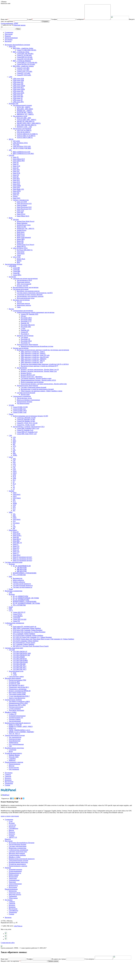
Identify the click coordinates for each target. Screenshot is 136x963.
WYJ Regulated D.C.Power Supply (24, 642)
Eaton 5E (16, 162)
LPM (10, 77)
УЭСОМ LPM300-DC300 (21, 655)
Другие (19, 302)
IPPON (11, 139)
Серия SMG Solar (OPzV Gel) (27, 434)
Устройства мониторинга (13, 753)
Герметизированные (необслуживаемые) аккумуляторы (35, 312)
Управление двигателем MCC (19, 687)
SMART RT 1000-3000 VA (25, 121)
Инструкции (9, 781)
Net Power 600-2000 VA (25, 250)
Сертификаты (13, 828)
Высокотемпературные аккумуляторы (25, 287)
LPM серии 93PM (19, 89)
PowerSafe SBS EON (28, 325)
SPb (14, 500)
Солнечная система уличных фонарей (29, 294)
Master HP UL (21, 246)
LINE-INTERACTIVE (20, 143)
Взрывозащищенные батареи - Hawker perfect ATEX (38, 380)
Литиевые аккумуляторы (21, 300)
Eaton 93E (16, 193)
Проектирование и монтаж (14, 762)
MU (14, 444)
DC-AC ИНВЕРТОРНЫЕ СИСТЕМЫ (26, 598)
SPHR (15, 503)
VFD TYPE (17, 257)
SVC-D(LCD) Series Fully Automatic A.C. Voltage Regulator (32, 637)
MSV (14, 441)
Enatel (11, 589)
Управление (9, 783)
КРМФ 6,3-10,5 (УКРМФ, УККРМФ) (21, 732)
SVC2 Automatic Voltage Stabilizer (24, 633)
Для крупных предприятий (22, 128)
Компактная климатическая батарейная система (37, 346)
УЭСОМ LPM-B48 (19, 664)
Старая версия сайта (8, 942)
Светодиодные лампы (16, 676)
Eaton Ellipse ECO (19, 159)
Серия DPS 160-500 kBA (25, 53)
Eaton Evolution (22, 205)
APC (10, 150)
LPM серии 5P (18, 100)
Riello (11, 218)
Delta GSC (16, 551)
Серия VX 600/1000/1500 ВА (26, 50)
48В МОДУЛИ (22, 569)
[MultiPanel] (5, 795)
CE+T (11, 610)
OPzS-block (16, 494)
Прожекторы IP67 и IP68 (17, 705)
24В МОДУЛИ (22, 567)
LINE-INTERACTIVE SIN (22, 146)
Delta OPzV (17, 555)
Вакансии (12, 826)
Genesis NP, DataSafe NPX (29, 314)
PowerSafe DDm (26, 319)
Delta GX (16, 550)
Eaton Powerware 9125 (24, 207)
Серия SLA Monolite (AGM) (26, 418)
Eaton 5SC (16, 171)
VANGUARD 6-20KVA (25, 137)
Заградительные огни (16, 671)
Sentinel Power (21, 230)
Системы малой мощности (22, 584)
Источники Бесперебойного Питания (21, 843)
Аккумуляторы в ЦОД (24, 280)
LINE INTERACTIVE (20, 248)
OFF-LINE (16, 141)
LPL (14, 468)
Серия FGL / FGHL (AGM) (26, 425)
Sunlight (11, 491)
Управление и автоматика (17, 689)
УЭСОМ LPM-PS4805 (20, 660)
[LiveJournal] (19, 798)
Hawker (11, 309)
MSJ (14, 443)
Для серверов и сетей (20, 116)
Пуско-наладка (14, 767)
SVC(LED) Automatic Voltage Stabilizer (25, 641)
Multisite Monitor (14, 755)
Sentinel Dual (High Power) (25, 221)
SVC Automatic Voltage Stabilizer (23, 644)
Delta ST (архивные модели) (22, 557)
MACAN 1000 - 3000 (24, 118)
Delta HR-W (17, 539)
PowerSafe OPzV (26, 318)
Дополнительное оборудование (27, 344)
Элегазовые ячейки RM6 (17, 694)
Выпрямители (17, 578)
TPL (14, 439)
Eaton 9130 (16, 173)
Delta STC (16, 548)
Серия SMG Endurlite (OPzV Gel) (28, 428)
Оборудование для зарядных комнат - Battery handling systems (41, 391)
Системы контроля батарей (26, 393)
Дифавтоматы (13, 742)
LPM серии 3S (18, 98)
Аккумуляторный (15, 721)
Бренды (11, 830)
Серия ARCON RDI (19, 619)
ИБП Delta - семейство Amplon (23, 66)
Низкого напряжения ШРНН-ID (20, 691)
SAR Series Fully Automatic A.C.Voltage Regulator (29, 632)
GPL (14, 450)
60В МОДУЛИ (22, 571)
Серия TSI (16, 621)
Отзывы (11, 835)
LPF (14, 460)
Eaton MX (20, 212)
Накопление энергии (24, 305)
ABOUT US (13, 837)
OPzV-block (17, 498)
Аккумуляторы (22, 368)
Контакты (8, 41)
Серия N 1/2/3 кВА (23, 68)
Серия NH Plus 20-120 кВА (26, 64)
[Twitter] (13, 798)
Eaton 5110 (20, 210)
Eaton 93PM (17, 186)
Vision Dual (20, 252)
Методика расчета (15, 894)
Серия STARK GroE (19, 412)
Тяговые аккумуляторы (20, 348)
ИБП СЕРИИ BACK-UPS (21, 152)
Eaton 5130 (16, 166)
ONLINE (16, 219)
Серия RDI (16, 617)
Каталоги (8, 778)
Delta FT (15, 544)
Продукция (8, 34)
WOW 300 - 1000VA (23, 107)
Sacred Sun (12, 277)
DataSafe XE (25, 323)
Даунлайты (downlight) (16, 710)
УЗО (10, 746)
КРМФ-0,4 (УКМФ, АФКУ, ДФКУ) (21, 726)
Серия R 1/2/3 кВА (23, 69)
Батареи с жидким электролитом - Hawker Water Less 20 (40, 369)
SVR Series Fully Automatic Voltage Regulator (27, 630)
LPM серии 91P (18, 82)
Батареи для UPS (22, 285)
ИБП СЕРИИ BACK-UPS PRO (23, 153)
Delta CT (16, 553)
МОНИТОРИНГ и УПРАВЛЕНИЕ (24, 573)
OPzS (14, 471)
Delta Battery (13, 530)
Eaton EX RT (21, 214)
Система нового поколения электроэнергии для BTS (35, 293)
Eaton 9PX (16, 178)
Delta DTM (16, 534)
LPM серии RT (18, 94)
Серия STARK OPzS (20, 410)
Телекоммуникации (15, 869)
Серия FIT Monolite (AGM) (26, 419)
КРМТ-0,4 (12, 728)
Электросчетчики (15, 739)
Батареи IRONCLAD (28, 375)
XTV (14, 446)
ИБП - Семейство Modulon (22, 61)
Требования (13, 896)
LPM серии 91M (18, 78)
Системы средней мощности (22, 587)
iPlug (18, 262)
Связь (19, 307)
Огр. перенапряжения (16, 744)
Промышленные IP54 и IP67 (18, 703)
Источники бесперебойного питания (17, 45)
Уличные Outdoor (15, 719)
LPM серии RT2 (18, 87)
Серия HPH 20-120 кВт (24, 57)
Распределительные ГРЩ (17, 680)
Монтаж (11, 766)
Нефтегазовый (14, 875)
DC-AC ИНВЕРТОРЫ (20, 596)
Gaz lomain (24, 337)
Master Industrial (22, 223)
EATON (11, 155)
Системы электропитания (13, 562)
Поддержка (8, 39)
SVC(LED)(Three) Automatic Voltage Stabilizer (28, 635)
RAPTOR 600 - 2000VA (25, 112)
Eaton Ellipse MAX (23, 216)
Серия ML (16, 273)
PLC (14, 480)
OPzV (15, 473)
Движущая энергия (23, 282)
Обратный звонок (19, 25)
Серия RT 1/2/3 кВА (23, 73)
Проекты (12, 832)
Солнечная (12, 750)
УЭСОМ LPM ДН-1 (19, 666)
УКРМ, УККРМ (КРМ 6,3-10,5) (19, 730)
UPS (14, 437)
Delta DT (16, 532)
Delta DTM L (17, 535)
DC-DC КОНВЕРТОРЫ (21, 600)
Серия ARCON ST (19, 612)
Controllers (12, 758)
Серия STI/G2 (17, 614)
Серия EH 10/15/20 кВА (25, 59)
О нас (11, 821)
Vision (19, 255)
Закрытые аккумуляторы (25, 335)
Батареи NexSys (26, 373)
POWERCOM (13, 103)
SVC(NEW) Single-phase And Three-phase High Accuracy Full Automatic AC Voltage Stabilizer (43, 639)
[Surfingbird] (24, 798)
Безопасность (13, 885)
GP (14, 448)
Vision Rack (20, 253)
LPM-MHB (12, 266)
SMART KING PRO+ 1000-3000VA (29, 123)
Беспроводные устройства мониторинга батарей (37, 389)
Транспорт (12, 882)
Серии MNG (17, 275)
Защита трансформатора (17, 698)
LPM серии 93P (18, 84)
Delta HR (16, 537)
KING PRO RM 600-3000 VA (26, 125)
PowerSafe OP (25, 339)
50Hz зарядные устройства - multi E (33, 351)
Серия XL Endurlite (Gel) (25, 430)
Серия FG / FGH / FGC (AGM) (27, 423)
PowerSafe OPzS (26, 341)
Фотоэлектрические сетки (25, 298)
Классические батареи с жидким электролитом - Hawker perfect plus (44, 384)
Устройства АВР (14, 683)
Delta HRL (16, 541)
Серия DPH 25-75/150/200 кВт (27, 62)
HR (14, 451)
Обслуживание (14, 769)
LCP (14, 466)
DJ (14, 482)
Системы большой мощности (23, 585)
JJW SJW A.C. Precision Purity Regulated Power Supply (31, 646)
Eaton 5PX (16, 169)
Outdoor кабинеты (19, 582)
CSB (10, 435)
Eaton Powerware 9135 (24, 203)
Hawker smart (25, 394)
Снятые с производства (21, 200)
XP (14, 487)
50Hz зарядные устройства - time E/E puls (35, 357)
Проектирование (14, 764)
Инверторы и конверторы (13, 591)
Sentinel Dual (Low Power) (25, 244)
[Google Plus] (21, 798)
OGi (14, 509)
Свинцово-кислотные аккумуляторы (25, 278)
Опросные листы (14, 892)
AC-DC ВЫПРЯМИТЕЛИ (22, 566)
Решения (8, 36)
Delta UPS (12, 46)
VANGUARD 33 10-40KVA (26, 136)
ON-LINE (16, 144)
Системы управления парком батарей (33, 387)
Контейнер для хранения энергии (28, 291)
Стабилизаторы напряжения (14, 623)
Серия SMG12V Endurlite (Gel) (27, 432)
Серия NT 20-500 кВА (24, 55)
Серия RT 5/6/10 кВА (24, 75)
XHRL (15, 455)
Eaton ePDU (17, 191)
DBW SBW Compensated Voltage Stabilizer (27, 628)
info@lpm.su (18, 926)
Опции (15, 196)
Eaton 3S (16, 157)
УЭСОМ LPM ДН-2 (19, 667)
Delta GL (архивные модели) (22, 559)
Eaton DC (16, 194)
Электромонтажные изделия (18, 860)
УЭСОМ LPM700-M (20, 658)
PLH (14, 476)
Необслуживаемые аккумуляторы (32, 382)
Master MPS (21, 239)
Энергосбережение (15, 884)
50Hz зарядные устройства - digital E (33, 353)
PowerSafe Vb (25, 343)
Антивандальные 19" (16, 717)
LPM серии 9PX (18, 102)
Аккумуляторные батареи (13, 264)
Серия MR (16, 268)
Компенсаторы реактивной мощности (18, 723)
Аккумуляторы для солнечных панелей (30, 296)
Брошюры (8, 780)
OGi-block (16, 523)
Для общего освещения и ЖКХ (19, 701)
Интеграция (13, 887)
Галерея (7, 785)
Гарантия (8, 776)
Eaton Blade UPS (18, 189)
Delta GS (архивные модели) (22, 560)
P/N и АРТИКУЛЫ (19, 575)
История (12, 823)
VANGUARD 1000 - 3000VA (26, 119)
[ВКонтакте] (11, 798)
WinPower (12, 760)
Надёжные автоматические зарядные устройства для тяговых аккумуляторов (43, 350)
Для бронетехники (23, 403)
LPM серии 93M (18, 80)
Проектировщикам (11, 38)
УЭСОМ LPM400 (19, 657)
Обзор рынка (13, 898)
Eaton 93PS (16, 198)
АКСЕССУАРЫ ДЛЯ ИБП (22, 148)
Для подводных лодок (24, 398)
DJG (14, 462)
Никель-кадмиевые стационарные (28, 400)
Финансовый (13, 876)
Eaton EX (16, 175)
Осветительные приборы (13, 700)
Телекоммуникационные (17, 716)
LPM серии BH (18, 96)
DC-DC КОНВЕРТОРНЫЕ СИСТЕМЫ (26, 603)
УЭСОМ (12, 650)
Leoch (11, 457)
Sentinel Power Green (24, 225)
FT (14, 485)
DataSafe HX (25, 330)
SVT (14, 501)
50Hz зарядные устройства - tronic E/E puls (35, 355)
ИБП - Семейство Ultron (21, 52)
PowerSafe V (25, 334)
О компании (9, 32)
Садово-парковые (15, 708)
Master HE (20, 241)
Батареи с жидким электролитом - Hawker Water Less (39, 371)
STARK (11, 405)
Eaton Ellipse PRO (19, 161)
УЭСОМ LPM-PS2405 (20, 662)
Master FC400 (21, 227)
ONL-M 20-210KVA (23, 132)
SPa (14, 510)
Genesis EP (24, 332)
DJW (14, 475)
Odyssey (23, 316)
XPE (14, 459)
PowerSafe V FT (26, 321)
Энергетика (13, 878)
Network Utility (14, 757)
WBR (10, 512)
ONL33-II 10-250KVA (24, 130)
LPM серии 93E (18, 91)
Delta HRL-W (17, 542)
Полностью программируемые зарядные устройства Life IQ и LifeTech (45, 364)
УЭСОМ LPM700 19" (20, 651)
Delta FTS (16, 546)
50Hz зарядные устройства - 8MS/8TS (33, 359)
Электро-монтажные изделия (15, 735)
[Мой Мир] (17, 798)
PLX (14, 484)
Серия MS (16, 269)
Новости (8, 839)
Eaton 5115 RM (22, 202)
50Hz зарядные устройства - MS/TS (33, 360)
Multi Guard (20, 235)
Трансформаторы (14, 741)
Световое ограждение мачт (14, 648)
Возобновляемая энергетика (14, 748)
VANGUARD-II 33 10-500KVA (27, 134)
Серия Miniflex (18, 616)
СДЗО (15, 675)
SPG (14, 507)
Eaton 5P (16, 168)
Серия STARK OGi (19, 409)
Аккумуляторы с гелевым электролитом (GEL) (29, 426)
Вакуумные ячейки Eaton (17, 692)
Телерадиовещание (15, 871)
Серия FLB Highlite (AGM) (26, 421)
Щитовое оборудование (13, 678)
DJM (14, 478)
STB (14, 505)
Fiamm (11, 414)
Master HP (20, 243)
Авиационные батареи (24, 401)
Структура (12, 825)
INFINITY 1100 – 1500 (24, 127)
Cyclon (23, 328)
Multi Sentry (21, 232)
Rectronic (12, 564)
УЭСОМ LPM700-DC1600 (22, 653)
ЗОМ (14, 673)
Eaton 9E (16, 177)
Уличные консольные (16, 707)
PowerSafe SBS (26, 327)
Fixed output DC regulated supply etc (24, 626)
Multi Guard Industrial (24, 237)
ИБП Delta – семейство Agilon (23, 48)
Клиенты (12, 834)
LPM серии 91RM (19, 86)
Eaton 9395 (16, 187)
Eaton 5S (16, 164)
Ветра (11, 751)
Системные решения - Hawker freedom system (36, 378)
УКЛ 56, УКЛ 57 (14, 733)
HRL (14, 453)
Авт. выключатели (15, 737)
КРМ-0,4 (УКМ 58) (15, 725)
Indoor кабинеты (18, 580)
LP (14, 489)
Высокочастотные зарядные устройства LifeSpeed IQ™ (39, 366)
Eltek (10, 576)
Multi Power (21, 234)
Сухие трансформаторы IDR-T (19, 696)
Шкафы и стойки (10, 712)
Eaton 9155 (16, 182)
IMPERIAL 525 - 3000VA (25, 114)
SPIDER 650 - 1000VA (24, 111)
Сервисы (8, 774)
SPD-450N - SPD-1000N (25, 109)
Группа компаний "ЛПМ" (9, 23)
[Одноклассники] (15, 798)
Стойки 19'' (13, 714)
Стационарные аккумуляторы (23, 310)
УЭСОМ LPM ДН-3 (19, 669)
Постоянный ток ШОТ (16, 685)
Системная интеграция (20, 289)
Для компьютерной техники (22, 105)
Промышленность (15, 873)
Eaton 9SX (16, 180)
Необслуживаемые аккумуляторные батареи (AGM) (30, 416)
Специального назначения (22, 396)
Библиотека (13, 891)
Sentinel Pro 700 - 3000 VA (25, 228)
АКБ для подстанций (24, 284)
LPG (14, 464)
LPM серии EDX (18, 93)
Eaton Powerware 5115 (24, 209)
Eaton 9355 (16, 184)
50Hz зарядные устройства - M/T (32, 362)
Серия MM (16, 271)
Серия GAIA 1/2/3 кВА (24, 71)
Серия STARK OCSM (20, 407)
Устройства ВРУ (14, 682)
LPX (14, 469)
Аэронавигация (14, 880)
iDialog (19, 260)
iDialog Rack (21, 259)
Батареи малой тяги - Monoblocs (31, 376)
